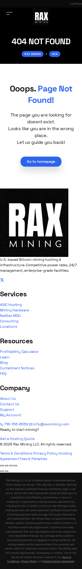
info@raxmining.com (50, 424)
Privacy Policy (45, 453)
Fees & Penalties (33, 458)
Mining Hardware (14, 310)
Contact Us (9, 404)
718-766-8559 (16, 424)
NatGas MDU (10, 315)
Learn (5, 357)
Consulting (9, 321)
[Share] (11, 465)
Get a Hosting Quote (17, 438)
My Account (10, 415)
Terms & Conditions (16, 453)
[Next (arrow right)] (6, 471)
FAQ (3, 373)
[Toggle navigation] (9, 13)
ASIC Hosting (11, 304)
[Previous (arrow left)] (2, 471)
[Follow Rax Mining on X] (2, 279)
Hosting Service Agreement (58, 561)
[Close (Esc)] (15, 465)
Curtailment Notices (17, 368)
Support (7, 409)
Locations (8, 326)
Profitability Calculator (19, 351)
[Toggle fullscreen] (6, 465)
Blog (4, 362)
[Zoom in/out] (2, 465)
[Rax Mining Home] (34, 222)
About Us (8, 398)
